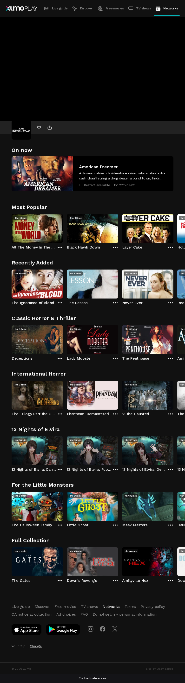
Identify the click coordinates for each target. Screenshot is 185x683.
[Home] (21, 8)
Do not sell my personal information (125, 614)
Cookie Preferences (92, 678)
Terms (130, 606)
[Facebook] (102, 629)
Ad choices (66, 614)
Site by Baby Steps (159, 668)
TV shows (143, 8)
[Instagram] (90, 629)
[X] (114, 629)
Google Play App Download (63, 630)
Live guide (59, 8)
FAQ (84, 614)
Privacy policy (153, 606)
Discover (86, 8)
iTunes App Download (26, 630)
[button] (92, 173)
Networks (170, 8)
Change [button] (36, 646)
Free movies (115, 8)
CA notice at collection (32, 614)
